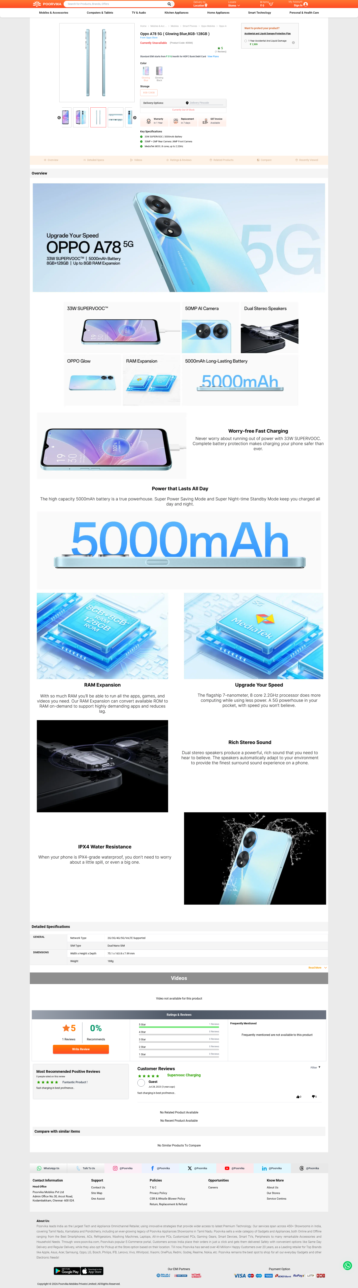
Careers (213, 1187)
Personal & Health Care (304, 12)
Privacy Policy (158, 1193)
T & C (153, 1187)
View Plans (213, 56)
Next (135, 118)
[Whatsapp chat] (347, 1265)
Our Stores (273, 1193)
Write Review (81, 1049)
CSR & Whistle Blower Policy (167, 1198)
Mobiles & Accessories (53, 12)
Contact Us (98, 1187)
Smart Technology (259, 12)
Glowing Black (159, 79)
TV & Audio (139, 12)
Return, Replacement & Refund (168, 1204)
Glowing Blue (146, 79)
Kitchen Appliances (177, 12)
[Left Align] (170, 4)
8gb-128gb (149, 92)
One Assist (98, 1198)
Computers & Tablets (100, 12)
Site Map (96, 1193)
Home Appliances (218, 12)
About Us (272, 1187)
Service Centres (276, 1198)
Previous (59, 118)
